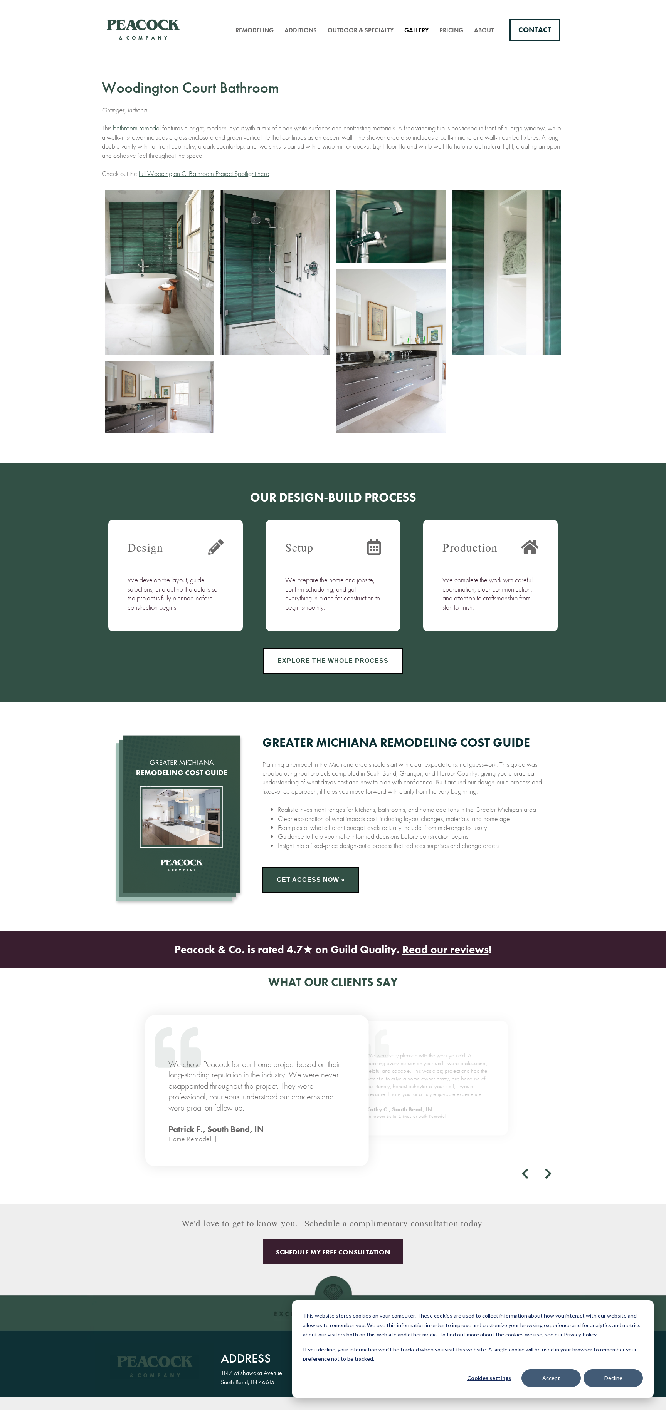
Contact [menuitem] (534, 30)
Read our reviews (445, 949)
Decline (613, 1378)
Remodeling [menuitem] (254, 30)
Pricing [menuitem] (451, 30)
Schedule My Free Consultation (333, 1252)
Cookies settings (489, 1378)
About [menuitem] (484, 30)
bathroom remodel (137, 128)
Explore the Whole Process (333, 660)
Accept (551, 1378)
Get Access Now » (311, 879)
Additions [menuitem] (300, 30)
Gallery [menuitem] (416, 30)
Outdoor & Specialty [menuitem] (361, 30)
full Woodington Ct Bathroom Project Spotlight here (204, 173)
